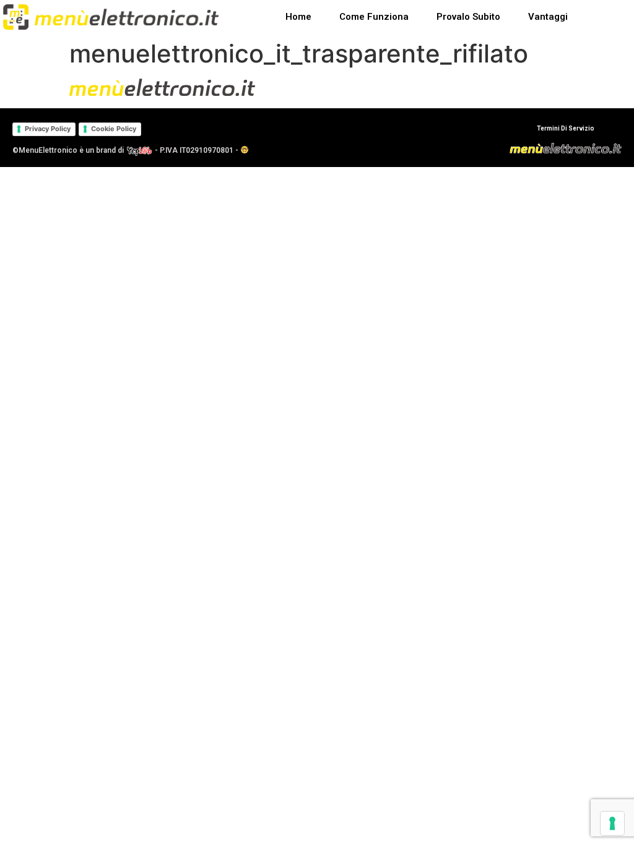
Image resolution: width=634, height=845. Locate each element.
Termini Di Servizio (565, 128)
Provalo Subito (468, 16)
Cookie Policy (113, 128)
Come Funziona (374, 16)
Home (298, 16)
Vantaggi (548, 16)
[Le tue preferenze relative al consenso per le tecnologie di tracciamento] (612, 823)
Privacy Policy (48, 128)
